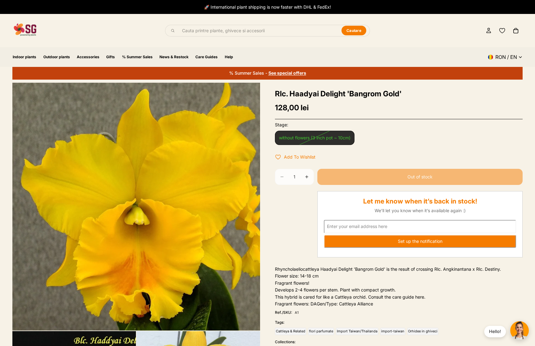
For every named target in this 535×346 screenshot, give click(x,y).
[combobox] (258, 31)
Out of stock (420, 176)
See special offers (287, 73)
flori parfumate (321, 331)
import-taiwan (392, 331)
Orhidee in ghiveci (422, 331)
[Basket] (516, 30)
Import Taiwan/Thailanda (357, 331)
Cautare (353, 30)
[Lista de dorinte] (502, 30)
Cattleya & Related (290, 331)
